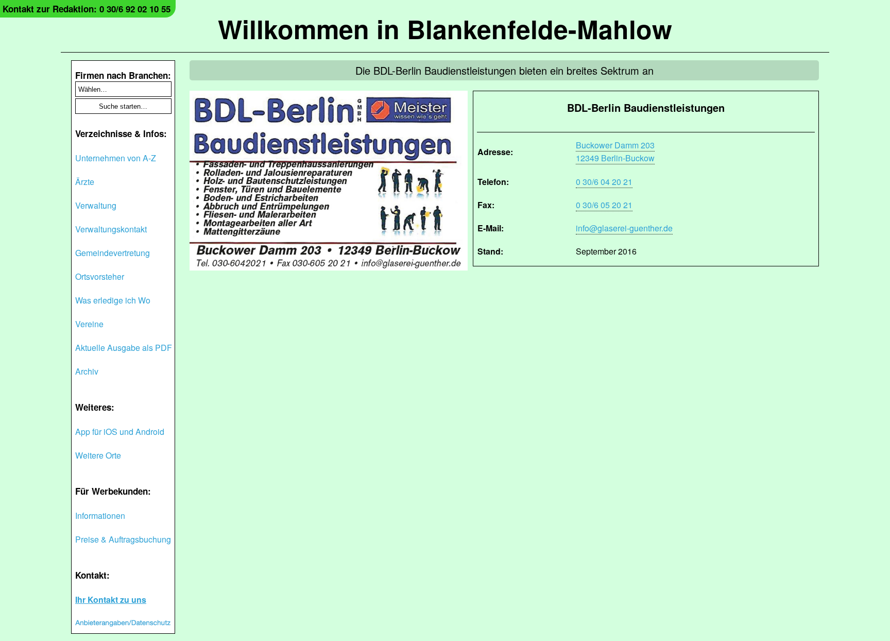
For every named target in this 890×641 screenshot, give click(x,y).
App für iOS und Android (119, 431)
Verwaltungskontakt (111, 229)
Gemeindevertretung (112, 253)
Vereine (89, 324)
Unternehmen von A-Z (115, 158)
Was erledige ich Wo (112, 300)
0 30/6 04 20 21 (604, 182)
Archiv (86, 371)
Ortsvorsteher (99, 276)
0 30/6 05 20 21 (604, 205)
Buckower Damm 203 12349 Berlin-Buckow (615, 151)
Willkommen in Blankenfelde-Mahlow (445, 28)
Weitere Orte (98, 455)
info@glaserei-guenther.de (624, 228)
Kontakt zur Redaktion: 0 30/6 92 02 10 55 (86, 9)
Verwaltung (95, 205)
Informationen (100, 515)
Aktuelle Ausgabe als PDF (123, 347)
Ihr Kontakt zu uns (110, 599)
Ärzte (84, 182)
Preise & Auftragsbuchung (123, 539)
